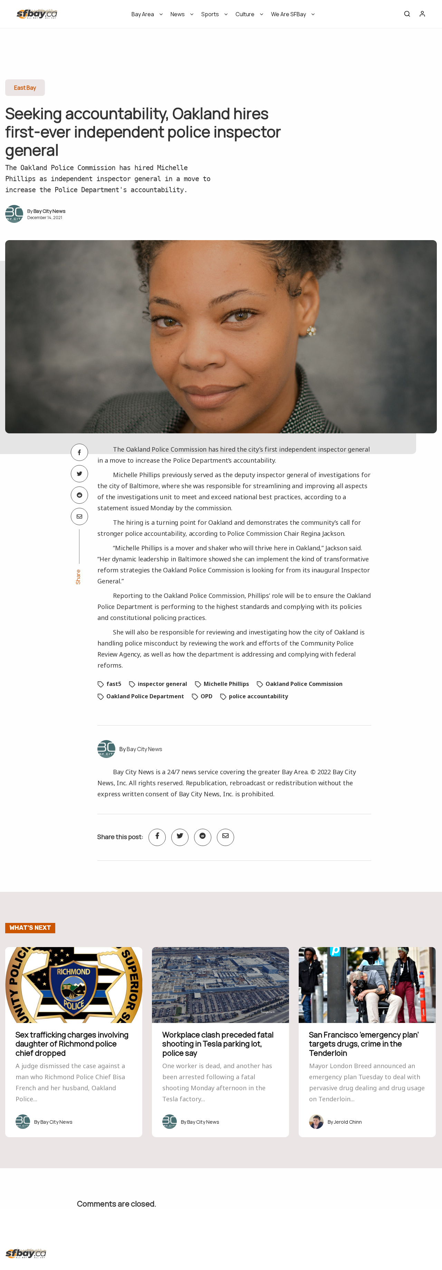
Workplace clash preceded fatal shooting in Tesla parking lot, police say (217, 1044)
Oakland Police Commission (304, 684)
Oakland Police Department (145, 696)
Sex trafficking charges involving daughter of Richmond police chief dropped (72, 1044)
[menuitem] (145, 16)
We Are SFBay (288, 14)
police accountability (258, 696)
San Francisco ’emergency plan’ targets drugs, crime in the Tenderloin (364, 1044)
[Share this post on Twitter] (79, 473)
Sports (210, 14)
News (178, 14)
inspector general (162, 684)
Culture (245, 14)
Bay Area (143, 14)
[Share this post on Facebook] (79, 452)
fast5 (113, 684)
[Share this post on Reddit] (79, 495)
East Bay (25, 87)
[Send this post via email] (79, 516)
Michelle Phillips (226, 684)
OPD (206, 696)
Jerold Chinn (348, 1122)
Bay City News (49, 211)
